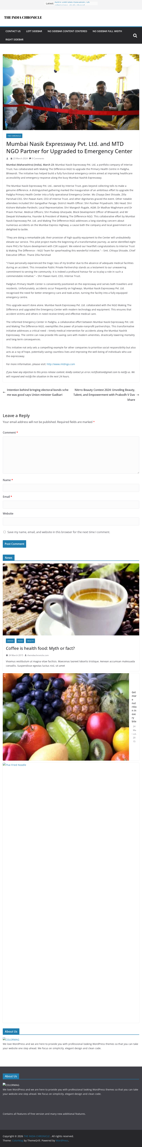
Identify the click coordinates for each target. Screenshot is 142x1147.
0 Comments (38, 158)
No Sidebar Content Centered (67, 31)
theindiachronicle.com (38, 655)
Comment (10, 432)
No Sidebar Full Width (107, 31)
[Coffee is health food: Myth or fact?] (71, 565)
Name (8, 480)
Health (30, 641)
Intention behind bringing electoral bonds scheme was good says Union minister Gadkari (37, 392)
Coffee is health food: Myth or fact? (40, 648)
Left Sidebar (34, 31)
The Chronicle (14, 136)
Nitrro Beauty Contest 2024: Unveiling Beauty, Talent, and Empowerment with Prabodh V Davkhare (104, 395)
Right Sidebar (14, 39)
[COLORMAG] (11, 1039)
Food (20, 641)
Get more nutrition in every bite (134, 707)
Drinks (10, 641)
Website (8, 513)
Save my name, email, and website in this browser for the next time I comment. (58, 532)
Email (7, 497)
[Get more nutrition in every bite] (66, 717)
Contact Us (13, 31)
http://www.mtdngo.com (61, 364)
